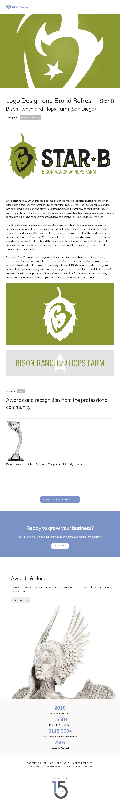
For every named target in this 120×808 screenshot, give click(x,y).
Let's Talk (60, 546)
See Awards (21, 600)
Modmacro (17, 7)
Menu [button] (110, 7)
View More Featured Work (58, 499)
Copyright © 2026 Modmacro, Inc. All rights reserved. (60, 763)
